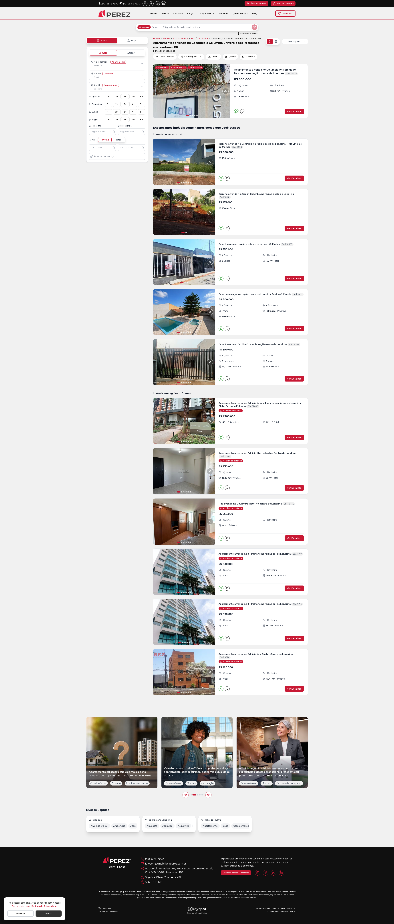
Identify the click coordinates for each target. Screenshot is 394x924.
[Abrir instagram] (145, 3)
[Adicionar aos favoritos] (242, 111)
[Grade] (276, 41)
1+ (108, 96)
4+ (133, 96)
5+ (141, 96)
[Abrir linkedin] (163, 3)
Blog (254, 13)
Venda (165, 13)
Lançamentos (207, 13)
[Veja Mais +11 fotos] (184, 312)
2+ (116, 96)
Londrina (203, 38)
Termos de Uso (20, 906)
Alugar (190, 13)
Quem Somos (240, 13)
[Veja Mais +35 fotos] (184, 362)
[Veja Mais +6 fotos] (184, 471)
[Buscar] (114, 131)
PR (193, 38)
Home (153, 13)
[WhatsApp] (236, 111)
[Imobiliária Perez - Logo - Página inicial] (115, 13)
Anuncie (223, 13)
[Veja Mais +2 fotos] (184, 672)
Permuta (178, 13)
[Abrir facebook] (151, 3)
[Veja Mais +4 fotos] (184, 522)
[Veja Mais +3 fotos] (184, 162)
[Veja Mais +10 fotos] (184, 572)
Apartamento (180, 38)
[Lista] (270, 41)
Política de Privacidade (44, 906)
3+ (125, 96)
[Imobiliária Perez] (117, 860)
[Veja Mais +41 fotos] (184, 421)
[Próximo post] (208, 795)
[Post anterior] (186, 795)
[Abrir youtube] (157, 3)
